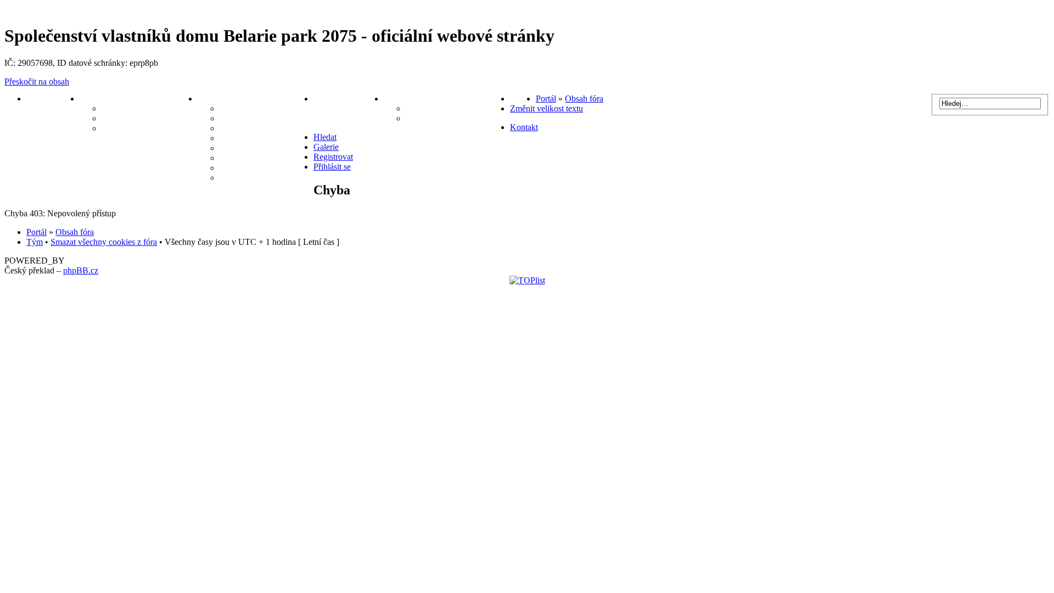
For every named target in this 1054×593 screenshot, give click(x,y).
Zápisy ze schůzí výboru (264, 108)
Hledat (325, 137)
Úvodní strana (53, 98)
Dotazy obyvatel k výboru (150, 128)
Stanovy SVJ (244, 118)
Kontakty (401, 98)
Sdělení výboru (130, 108)
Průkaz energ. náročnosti (266, 148)
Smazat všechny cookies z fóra (104, 242)
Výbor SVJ (101, 98)
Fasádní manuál (249, 158)
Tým (34, 242)
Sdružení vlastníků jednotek (458, 108)
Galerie (233, 177)
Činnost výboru (131, 118)
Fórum (523, 98)
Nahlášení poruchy (348, 98)
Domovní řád (244, 128)
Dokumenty (220, 98)
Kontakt (524, 127)
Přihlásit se (332, 166)
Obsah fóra (584, 98)
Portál (546, 98)
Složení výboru (433, 118)
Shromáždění (244, 167)
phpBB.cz (80, 270)
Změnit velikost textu (546, 108)
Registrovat (333, 156)
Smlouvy (236, 138)
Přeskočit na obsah (36, 81)
